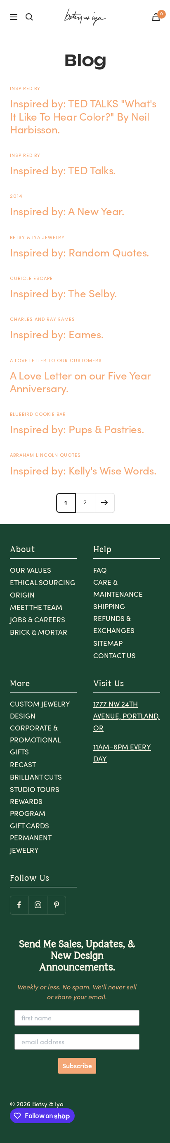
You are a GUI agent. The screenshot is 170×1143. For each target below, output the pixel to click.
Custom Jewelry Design (40, 710)
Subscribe (77, 1066)
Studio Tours (34, 789)
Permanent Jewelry (30, 843)
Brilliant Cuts (36, 777)
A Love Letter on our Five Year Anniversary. (80, 381)
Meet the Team (36, 607)
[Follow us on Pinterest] (56, 905)
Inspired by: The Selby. (63, 293)
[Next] (104, 502)
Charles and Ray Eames (42, 319)
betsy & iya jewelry (37, 237)
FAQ (100, 570)
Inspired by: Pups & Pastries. (77, 429)
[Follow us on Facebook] (19, 905)
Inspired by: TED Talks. (63, 170)
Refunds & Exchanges (114, 624)
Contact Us (114, 655)
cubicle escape (31, 278)
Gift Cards (29, 825)
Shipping (109, 606)
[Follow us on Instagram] (37, 905)
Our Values (30, 570)
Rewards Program (27, 807)
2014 (16, 196)
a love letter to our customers (56, 360)
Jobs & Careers (37, 619)
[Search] (29, 17)
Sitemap (108, 643)
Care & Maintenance (118, 588)
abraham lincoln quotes (45, 455)
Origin (22, 595)
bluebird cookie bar (38, 414)
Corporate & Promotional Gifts (35, 739)
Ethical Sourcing (43, 582)
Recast (23, 764)
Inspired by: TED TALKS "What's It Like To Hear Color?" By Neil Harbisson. (83, 116)
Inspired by (25, 88)
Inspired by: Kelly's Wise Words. (83, 470)
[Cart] (156, 17)
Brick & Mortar (38, 632)
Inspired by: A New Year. (67, 211)
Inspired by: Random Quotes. (79, 252)
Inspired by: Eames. (56, 334)
